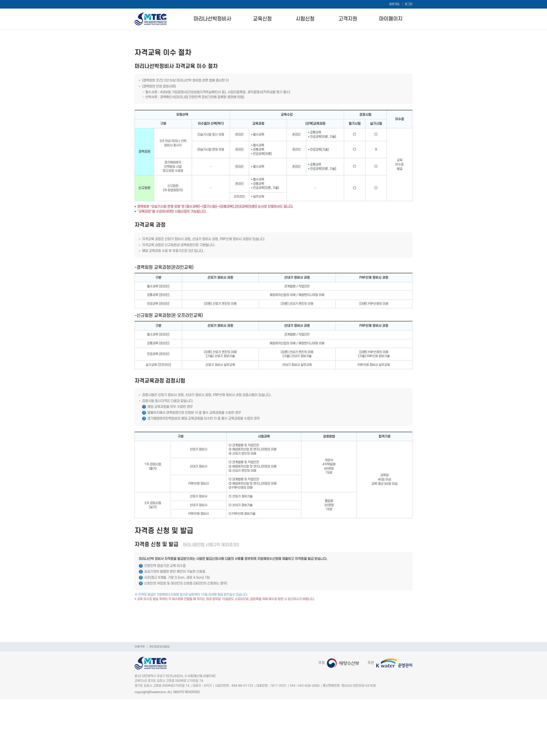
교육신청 (262, 19)
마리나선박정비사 (212, 19)
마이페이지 (391, 19)
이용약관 (140, 646)
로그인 (408, 4)
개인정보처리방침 (159, 646)
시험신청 (305, 19)
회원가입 (394, 4)
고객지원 (347, 19)
